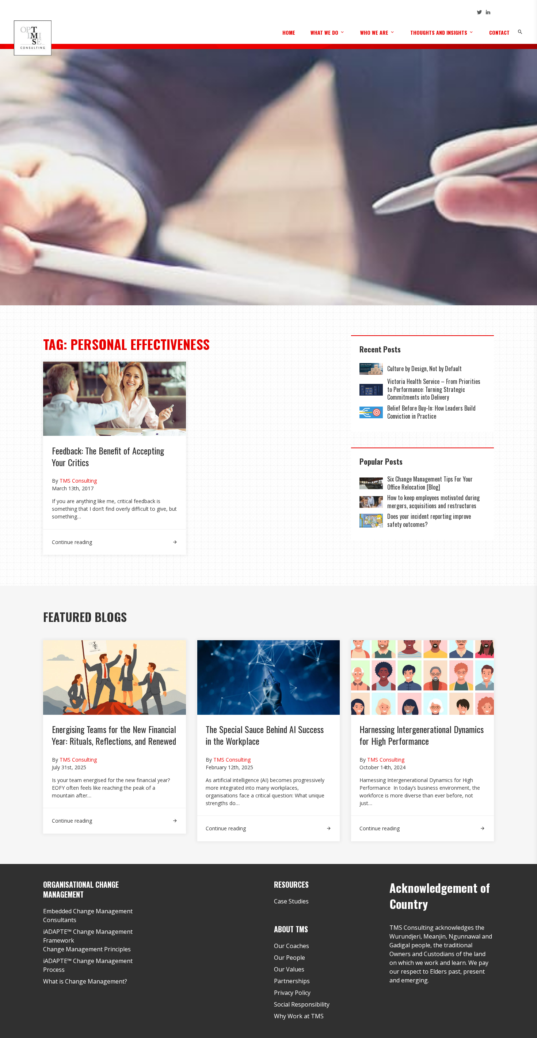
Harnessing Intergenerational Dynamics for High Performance (421, 734)
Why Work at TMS (299, 1016)
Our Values (289, 969)
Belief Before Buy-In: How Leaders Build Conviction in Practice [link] (431, 412)
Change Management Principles (87, 949)
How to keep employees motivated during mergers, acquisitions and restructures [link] (433, 501)
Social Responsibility (302, 1004)
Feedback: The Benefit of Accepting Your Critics (108, 456)
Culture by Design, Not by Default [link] (425, 368)
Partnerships (292, 981)
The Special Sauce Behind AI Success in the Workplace (265, 734)
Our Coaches (291, 946)
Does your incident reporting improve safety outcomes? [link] (429, 520)
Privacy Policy (292, 993)
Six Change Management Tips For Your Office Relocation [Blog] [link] (430, 483)
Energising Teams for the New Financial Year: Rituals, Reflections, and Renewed (114, 734)
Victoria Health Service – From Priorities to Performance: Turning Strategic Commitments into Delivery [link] (433, 389)
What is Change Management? (85, 981)
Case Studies (291, 901)
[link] (114, 537)
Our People (289, 958)
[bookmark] (32, 37)
